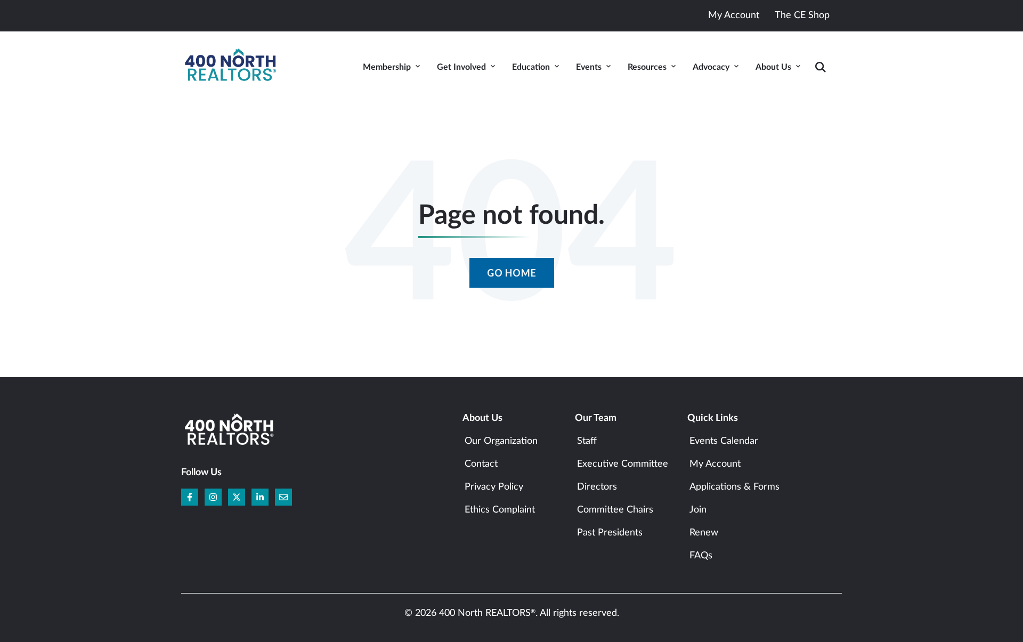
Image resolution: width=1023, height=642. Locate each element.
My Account (733, 15)
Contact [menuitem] (481, 464)
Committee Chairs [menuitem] (615, 510)
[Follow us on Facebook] (189, 497)
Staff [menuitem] (587, 441)
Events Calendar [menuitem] (723, 441)
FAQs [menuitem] (700, 555)
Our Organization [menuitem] (501, 441)
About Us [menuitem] (773, 67)
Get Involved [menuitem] (461, 67)
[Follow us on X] (236, 497)
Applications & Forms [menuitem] (734, 487)
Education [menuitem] (531, 67)
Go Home (512, 273)
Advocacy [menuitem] (711, 67)
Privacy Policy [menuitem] (494, 487)
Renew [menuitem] (703, 533)
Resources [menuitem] (647, 67)
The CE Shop (802, 15)
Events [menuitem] (589, 67)
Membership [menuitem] (387, 67)
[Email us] (283, 497)
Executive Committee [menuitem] (622, 464)
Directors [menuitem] (597, 487)
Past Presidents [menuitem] (610, 533)
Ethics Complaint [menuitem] (500, 510)
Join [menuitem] (698, 510)
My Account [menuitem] (715, 464)
